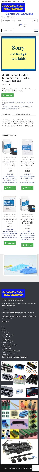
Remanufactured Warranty (11, 351)
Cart (4, 329)
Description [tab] (6, 114)
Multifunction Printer (13, 109)
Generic (16, 107)
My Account (7, 31)
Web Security (7, 343)
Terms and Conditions (10, 345)
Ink (14, 159)
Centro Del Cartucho (19, 13)
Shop (5, 331)
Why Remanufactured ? (10, 353)
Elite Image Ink (8, 159)
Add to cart (8, 95)
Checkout (6, 333)
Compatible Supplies (14, 103)
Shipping (6, 339)
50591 (6, 107)
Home (5, 327)
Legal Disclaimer (8, 335)
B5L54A (11, 107)
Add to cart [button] (10, 188)
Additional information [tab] (22, 114)
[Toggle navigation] (36, 30)
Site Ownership (8, 341)
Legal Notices (7, 337)
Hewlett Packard (24, 107)
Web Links (6, 355)
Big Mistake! (7, 347)
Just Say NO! (7, 349)
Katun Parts (24, 103)
